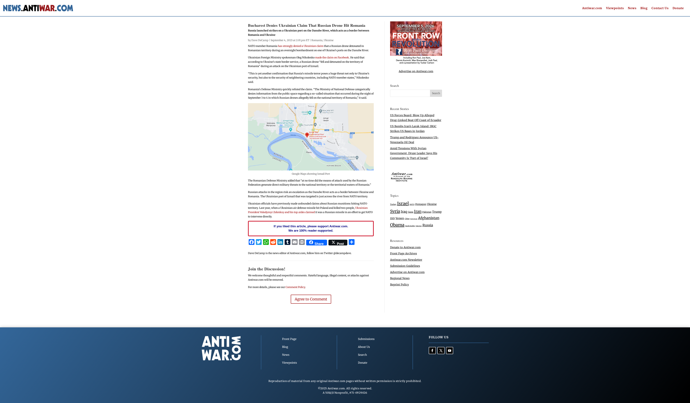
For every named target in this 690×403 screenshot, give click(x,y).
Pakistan (426, 212)
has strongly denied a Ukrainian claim (300, 46)
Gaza (410, 211)
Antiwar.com (592, 8)
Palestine (419, 226)
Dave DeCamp (259, 40)
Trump (437, 211)
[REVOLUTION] (416, 63)
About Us (364, 347)
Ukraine (329, 40)
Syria (395, 211)
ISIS (392, 218)
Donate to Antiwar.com (405, 247)
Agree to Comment (311, 299)
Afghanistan (428, 218)
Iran (418, 211)
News (632, 8)
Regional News (400, 278)
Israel (403, 203)
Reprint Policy (399, 284)
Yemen (399, 218)
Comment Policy (295, 287)
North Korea (413, 219)
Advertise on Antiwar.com (416, 71)
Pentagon (420, 204)
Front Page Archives (403, 253)
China (407, 219)
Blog (644, 8)
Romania (317, 40)
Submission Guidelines (405, 266)
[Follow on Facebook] (432, 350)
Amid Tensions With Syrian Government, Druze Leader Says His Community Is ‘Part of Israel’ (413, 153)
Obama (397, 224)
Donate (678, 8)
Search (362, 354)
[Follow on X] (441, 350)
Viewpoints (615, 8)
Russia (427, 225)
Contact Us (660, 8)
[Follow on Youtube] (449, 350)
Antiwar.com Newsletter (406, 259)
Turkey (393, 204)
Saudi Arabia (410, 226)
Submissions (366, 339)
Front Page (289, 339)
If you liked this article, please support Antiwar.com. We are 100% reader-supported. (311, 228)
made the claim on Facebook (332, 57)
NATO (412, 204)
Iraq (404, 211)
